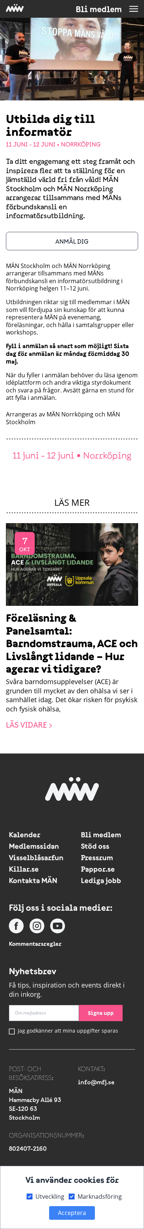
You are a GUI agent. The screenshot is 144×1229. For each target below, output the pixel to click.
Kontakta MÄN (33, 880)
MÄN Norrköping (70, 414)
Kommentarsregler (35, 943)
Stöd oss (95, 846)
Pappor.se (98, 869)
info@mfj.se (96, 1082)
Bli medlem (99, 9)
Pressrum (97, 857)
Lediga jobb (101, 880)
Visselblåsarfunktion (36, 857)
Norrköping (81, 144)
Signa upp (101, 1013)
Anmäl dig (72, 241)
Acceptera (72, 1213)
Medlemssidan (34, 846)
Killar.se (24, 869)
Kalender (24, 834)
